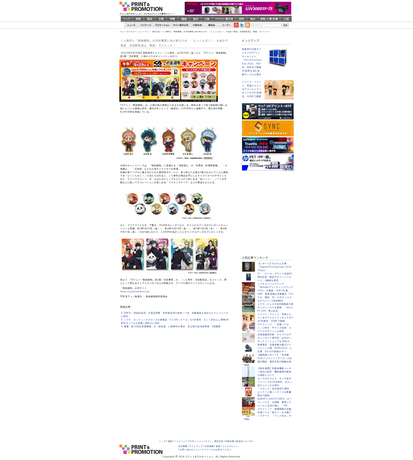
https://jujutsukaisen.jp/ (135, 291)
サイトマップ (196, 446)
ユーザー (249, 441)
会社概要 (182, 446)
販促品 (239, 441)
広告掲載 (209, 446)
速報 (170, 441)
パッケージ (180, 441)
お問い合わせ (186, 449)
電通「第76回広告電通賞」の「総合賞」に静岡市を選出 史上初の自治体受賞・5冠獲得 (172, 326)
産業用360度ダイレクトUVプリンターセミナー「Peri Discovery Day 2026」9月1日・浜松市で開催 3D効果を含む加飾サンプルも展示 (252, 62)
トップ (162, 441)
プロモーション (195, 441)
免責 (218, 446)
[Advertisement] (268, 191)
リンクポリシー (230, 446)
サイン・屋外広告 (214, 441)
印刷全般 (229, 441)
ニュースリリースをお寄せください (213, 449)
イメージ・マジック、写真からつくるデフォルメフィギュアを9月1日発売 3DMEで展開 (252, 89)
